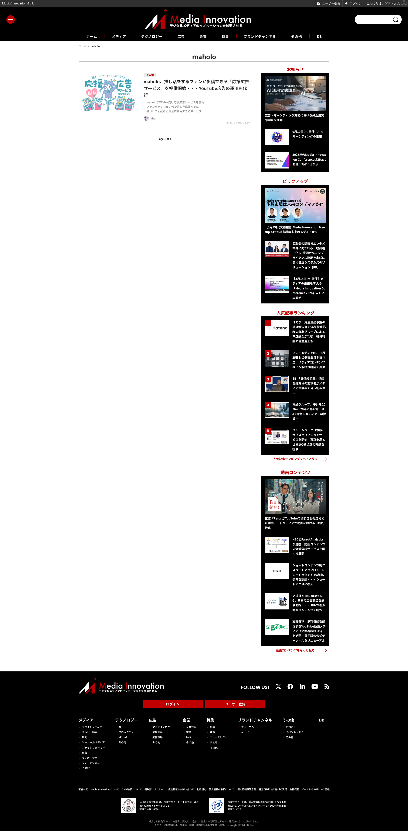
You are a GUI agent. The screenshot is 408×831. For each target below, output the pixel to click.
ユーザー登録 (235, 703)
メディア (119, 36)
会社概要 (294, 789)
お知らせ (291, 727)
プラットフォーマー (93, 747)
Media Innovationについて (105, 789)
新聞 (84, 737)
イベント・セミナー (297, 732)
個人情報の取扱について (222, 789)
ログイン (173, 703)
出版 (84, 752)
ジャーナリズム (91, 763)
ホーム (91, 36)
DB (319, 36)
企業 (203, 36)
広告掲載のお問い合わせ (181, 789)
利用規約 (201, 789)
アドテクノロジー (162, 727)
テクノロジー (152, 36)
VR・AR (123, 737)
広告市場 (157, 737)
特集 (225, 36)
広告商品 (157, 732)
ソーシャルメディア (93, 742)
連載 (212, 732)
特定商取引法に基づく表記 (273, 789)
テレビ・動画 (89, 732)
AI (120, 727)
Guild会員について (132, 789)
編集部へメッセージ (155, 789)
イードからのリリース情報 (316, 789)
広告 (181, 36)
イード (245, 732)
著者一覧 (83, 789)
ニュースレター (219, 737)
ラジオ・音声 (89, 757)
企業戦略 (191, 727)
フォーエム (247, 727)
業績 (188, 732)
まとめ (214, 742)
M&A (188, 737)
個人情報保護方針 (246, 789)
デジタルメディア (92, 727)
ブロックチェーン (129, 732)
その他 (296, 36)
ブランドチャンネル (260, 36)
